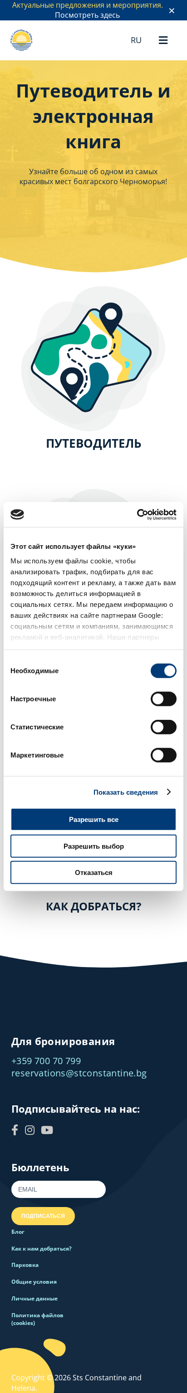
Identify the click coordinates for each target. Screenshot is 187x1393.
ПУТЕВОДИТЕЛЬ (94, 443)
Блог (18, 1232)
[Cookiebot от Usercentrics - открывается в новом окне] (137, 514)
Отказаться (94, 872)
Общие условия (34, 1281)
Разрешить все (93, 819)
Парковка (25, 1265)
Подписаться (43, 1216)
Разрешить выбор (94, 846)
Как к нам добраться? (41, 1248)
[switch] (164, 699)
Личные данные (34, 1298)
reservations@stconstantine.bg (79, 1073)
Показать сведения (126, 792)
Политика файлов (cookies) (37, 1319)
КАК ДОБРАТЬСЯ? (93, 906)
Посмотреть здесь (87, 15)
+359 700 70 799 (46, 1061)
